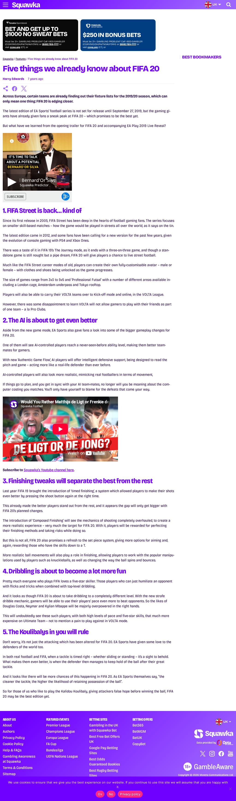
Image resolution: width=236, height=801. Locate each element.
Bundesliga (54, 750)
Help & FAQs (12, 750)
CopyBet (139, 744)
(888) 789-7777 (50, 44)
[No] (230, 788)
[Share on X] (24, 88)
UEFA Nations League (62, 756)
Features (21, 58)
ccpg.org (15, 47)
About (7, 725)
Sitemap (9, 774)
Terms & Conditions (18, 767)
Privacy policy (130, 794)
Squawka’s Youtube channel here (49, 470)
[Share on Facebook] (15, 88)
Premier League (58, 725)
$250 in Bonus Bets (112, 35)
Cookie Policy (13, 744)
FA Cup (51, 744)
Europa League (57, 737)
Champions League (60, 731)
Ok (100, 794)
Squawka (8, 58)
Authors (9, 731)
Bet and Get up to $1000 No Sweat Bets (36, 32)
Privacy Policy (14, 737)
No (111, 794)
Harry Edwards (13, 79)
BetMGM (139, 731)
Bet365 (138, 725)
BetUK (137, 737)
